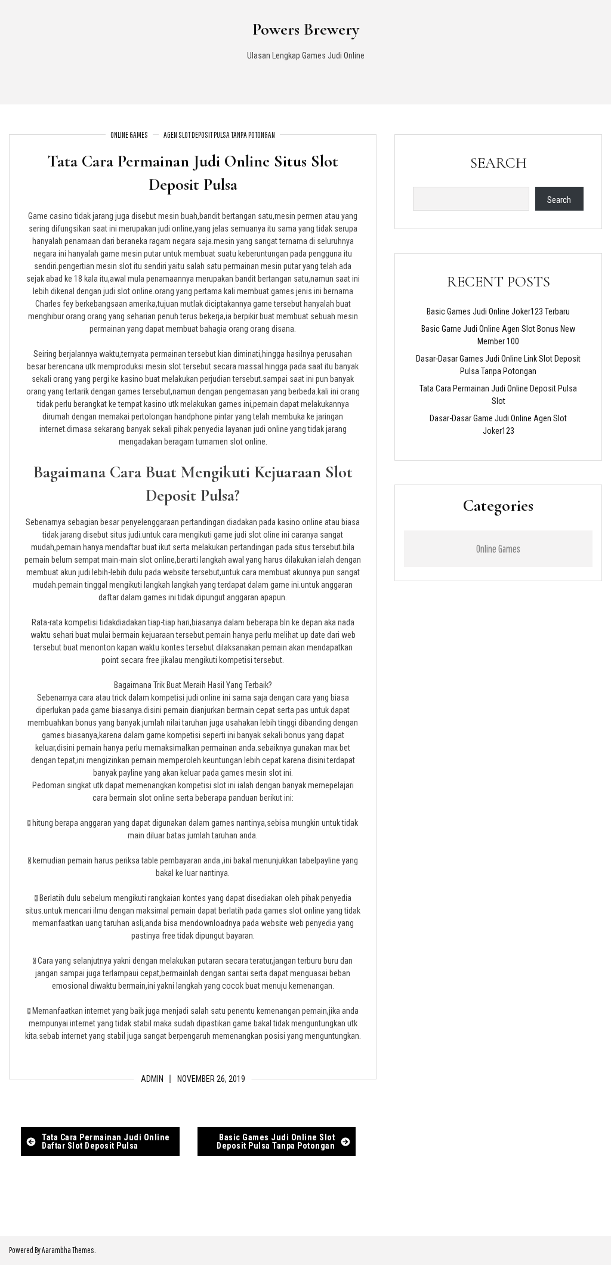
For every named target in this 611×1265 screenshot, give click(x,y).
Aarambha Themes (68, 1250)
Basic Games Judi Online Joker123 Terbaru (498, 311)
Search (498, 163)
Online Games (129, 135)
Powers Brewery (305, 29)
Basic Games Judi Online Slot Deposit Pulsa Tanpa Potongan (276, 1141)
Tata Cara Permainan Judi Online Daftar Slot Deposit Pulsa (106, 1141)
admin (152, 1079)
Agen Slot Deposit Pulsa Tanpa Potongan (219, 135)
